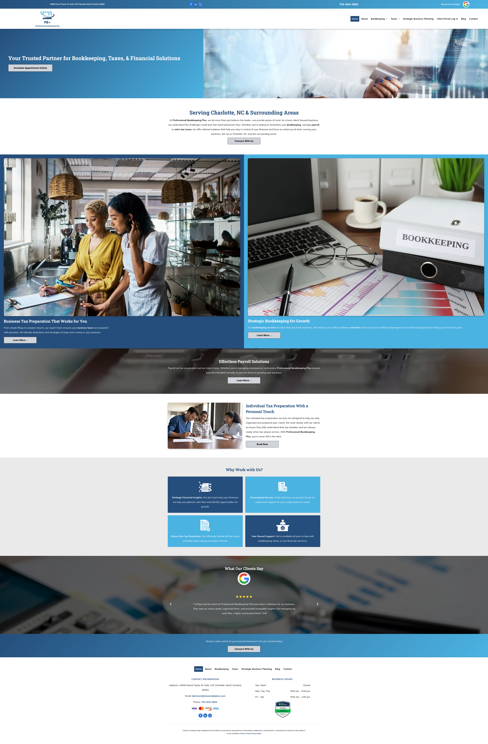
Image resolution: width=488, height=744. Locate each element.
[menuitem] (355, 19)
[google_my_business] (200, 4)
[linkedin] (196, 4)
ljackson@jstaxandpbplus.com (208, 695)
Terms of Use (245, 733)
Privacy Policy (256, 733)
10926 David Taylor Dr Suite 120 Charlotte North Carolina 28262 (77, 4)
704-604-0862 (348, 4)
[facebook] (191, 4)
